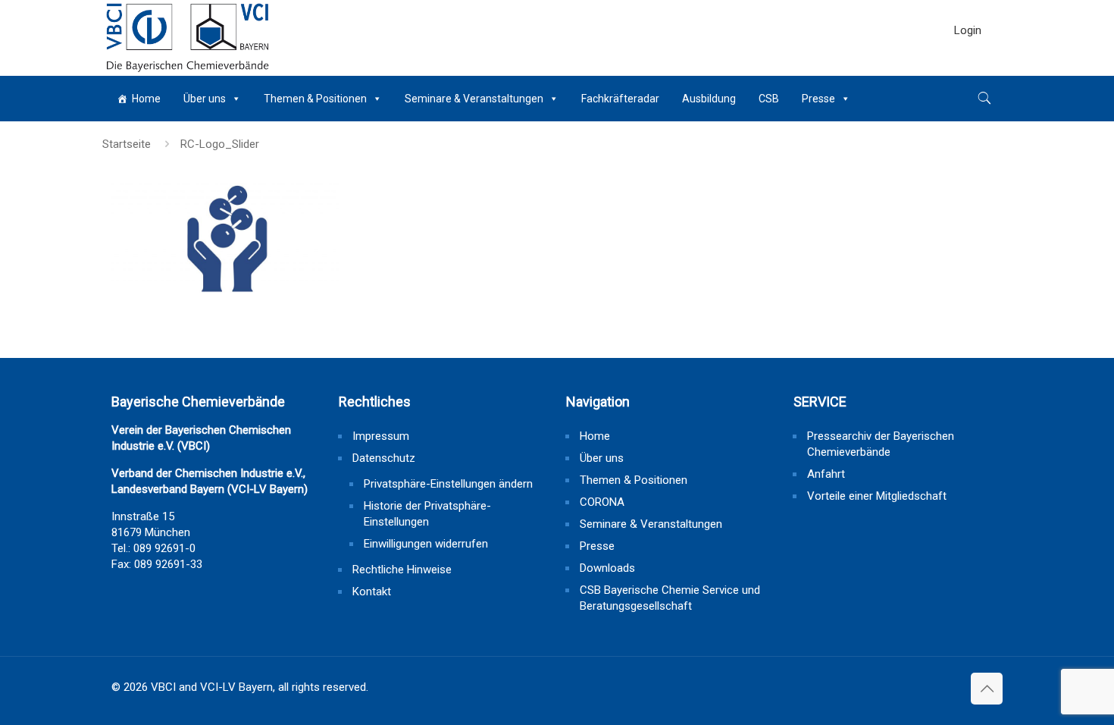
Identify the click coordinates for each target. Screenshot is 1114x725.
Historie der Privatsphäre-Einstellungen (427, 514)
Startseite (126, 144)
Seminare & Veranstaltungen (474, 99)
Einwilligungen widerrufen (426, 544)
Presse (818, 99)
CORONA (602, 502)
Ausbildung (709, 99)
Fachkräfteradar (620, 99)
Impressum (380, 436)
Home (146, 99)
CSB (769, 99)
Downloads (607, 568)
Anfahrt (826, 474)
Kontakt (371, 591)
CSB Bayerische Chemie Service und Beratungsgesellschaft (670, 598)
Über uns (204, 99)
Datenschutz (383, 458)
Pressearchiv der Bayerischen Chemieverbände (880, 444)
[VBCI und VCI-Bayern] (187, 38)
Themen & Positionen (315, 99)
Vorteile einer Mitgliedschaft (877, 496)
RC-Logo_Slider (219, 144)
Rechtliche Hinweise (402, 569)
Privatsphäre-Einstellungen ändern (448, 484)
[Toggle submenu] (968, 68)
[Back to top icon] (987, 689)
